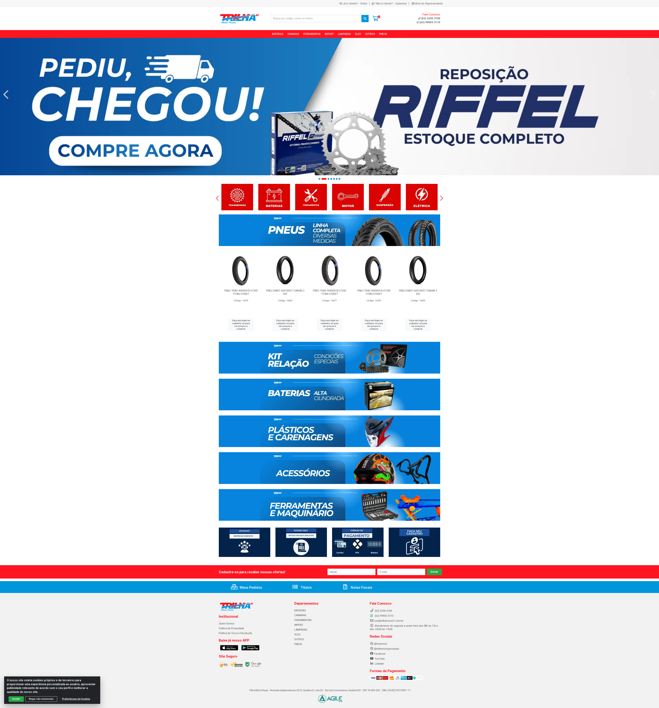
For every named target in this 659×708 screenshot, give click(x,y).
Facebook (379, 653)
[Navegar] (6, 94)
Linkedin (379, 663)
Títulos (306, 587)
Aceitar (16, 699)
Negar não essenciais (41, 699)
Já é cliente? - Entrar (355, 3)
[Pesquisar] (365, 18)
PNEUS (298, 644)
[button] (319, 179)
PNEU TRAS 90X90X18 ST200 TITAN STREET (329, 292)
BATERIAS (300, 610)
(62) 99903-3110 (429, 22)
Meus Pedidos (250, 587)
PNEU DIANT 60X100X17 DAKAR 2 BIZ (285, 292)
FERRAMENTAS (303, 620)
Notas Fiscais (361, 587)
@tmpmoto (380, 643)
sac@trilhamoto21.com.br (388, 620)
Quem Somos (226, 623)
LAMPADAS (300, 629)
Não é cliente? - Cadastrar (391, 3)
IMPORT (298, 624)
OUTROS (299, 639)
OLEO (297, 634)
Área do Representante (429, 3)
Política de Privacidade (231, 628)
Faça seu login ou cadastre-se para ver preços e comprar (241, 324)
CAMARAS (300, 615)
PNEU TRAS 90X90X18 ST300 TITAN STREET (241, 292)
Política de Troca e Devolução (235, 633)
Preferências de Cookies (76, 699)
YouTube (379, 658)
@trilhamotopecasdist (386, 648)
